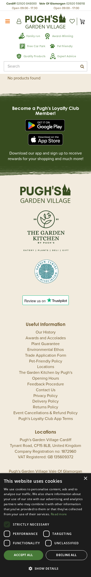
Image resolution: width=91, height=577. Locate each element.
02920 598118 (75, 3)
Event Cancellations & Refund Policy (45, 412)
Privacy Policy (45, 395)
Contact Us (45, 389)
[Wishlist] (72, 21)
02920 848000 (26, 3)
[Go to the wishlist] (72, 21)
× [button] (85, 478)
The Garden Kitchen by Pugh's (45, 372)
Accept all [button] (23, 555)
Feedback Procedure (45, 384)
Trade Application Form (45, 355)
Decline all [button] (66, 555)
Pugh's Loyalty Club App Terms (45, 418)
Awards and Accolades (46, 338)
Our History (46, 332)
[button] (45, 568)
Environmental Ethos (45, 349)
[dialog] (45, 525)
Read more (59, 514)
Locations (45, 366)
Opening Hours (45, 378)
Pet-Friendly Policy (45, 361)
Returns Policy (45, 407)
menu (7, 21)
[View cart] (82, 21)
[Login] (19, 21)
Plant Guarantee (45, 343)
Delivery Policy (45, 401)
